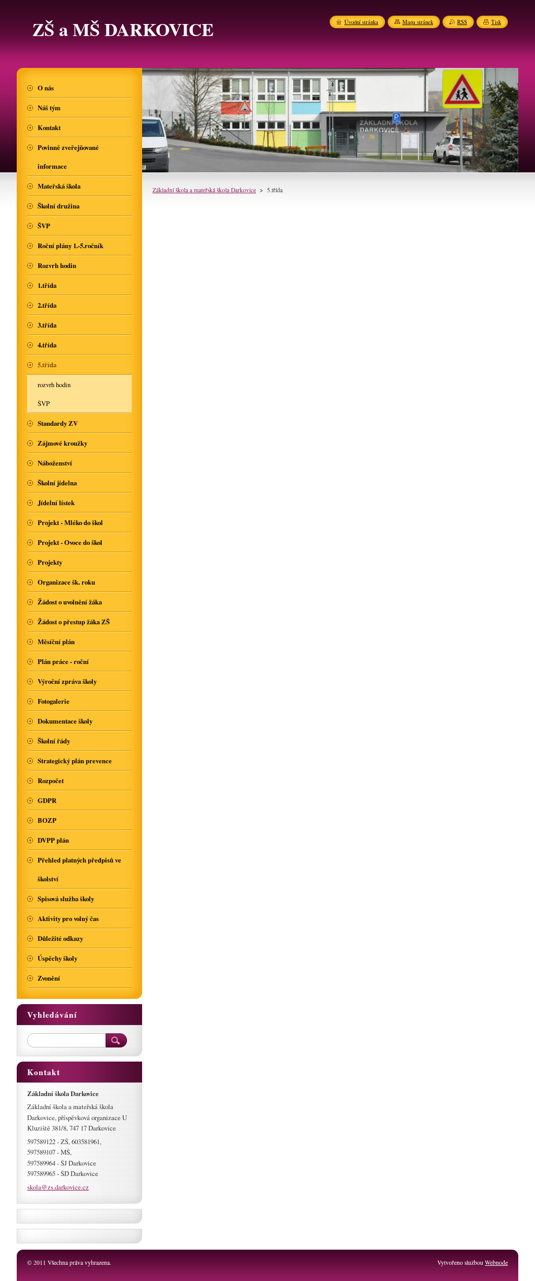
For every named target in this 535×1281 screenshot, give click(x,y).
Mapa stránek (417, 22)
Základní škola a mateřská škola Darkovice (204, 190)
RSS (462, 22)
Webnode (496, 1262)
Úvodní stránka (361, 22)
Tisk (496, 22)
